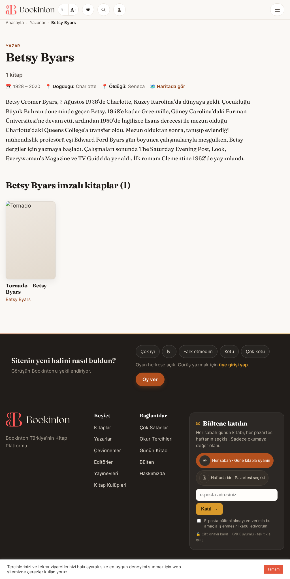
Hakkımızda (152, 473)
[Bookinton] (30, 9)
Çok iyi (147, 351)
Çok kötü (255, 351)
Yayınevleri (106, 473)
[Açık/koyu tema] (88, 10)
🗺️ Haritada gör (167, 86)
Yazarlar (37, 22)
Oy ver (150, 379)
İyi (169, 351)
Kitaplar (102, 427)
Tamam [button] (273, 569)
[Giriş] (119, 9)
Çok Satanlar (154, 427)
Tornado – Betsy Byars (26, 288)
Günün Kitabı (154, 450)
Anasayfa (15, 22)
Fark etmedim (198, 351)
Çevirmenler (107, 450)
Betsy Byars (18, 299)
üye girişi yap (233, 365)
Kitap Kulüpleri (110, 485)
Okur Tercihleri (156, 439)
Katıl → (209, 509)
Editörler (103, 462)
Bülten (147, 462)
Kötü (229, 351)
